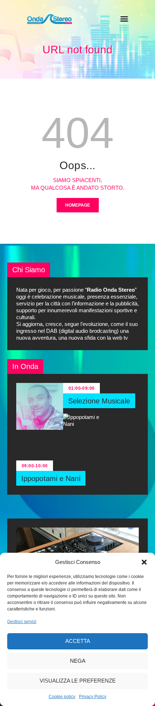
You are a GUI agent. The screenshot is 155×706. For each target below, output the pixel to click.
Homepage (77, 205)
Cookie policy (62, 696)
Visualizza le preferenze (78, 681)
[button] (144, 562)
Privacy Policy (92, 696)
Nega (77, 661)
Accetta (77, 641)
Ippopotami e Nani (50, 478)
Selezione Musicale (99, 401)
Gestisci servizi (21, 621)
